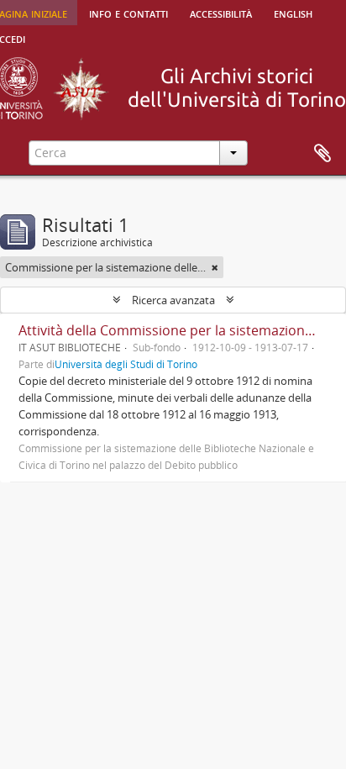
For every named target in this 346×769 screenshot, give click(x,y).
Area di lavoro (322, 154)
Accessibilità (221, 12)
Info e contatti (128, 12)
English (293, 12)
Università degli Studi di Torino (126, 364)
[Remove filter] (215, 267)
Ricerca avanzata (173, 300)
